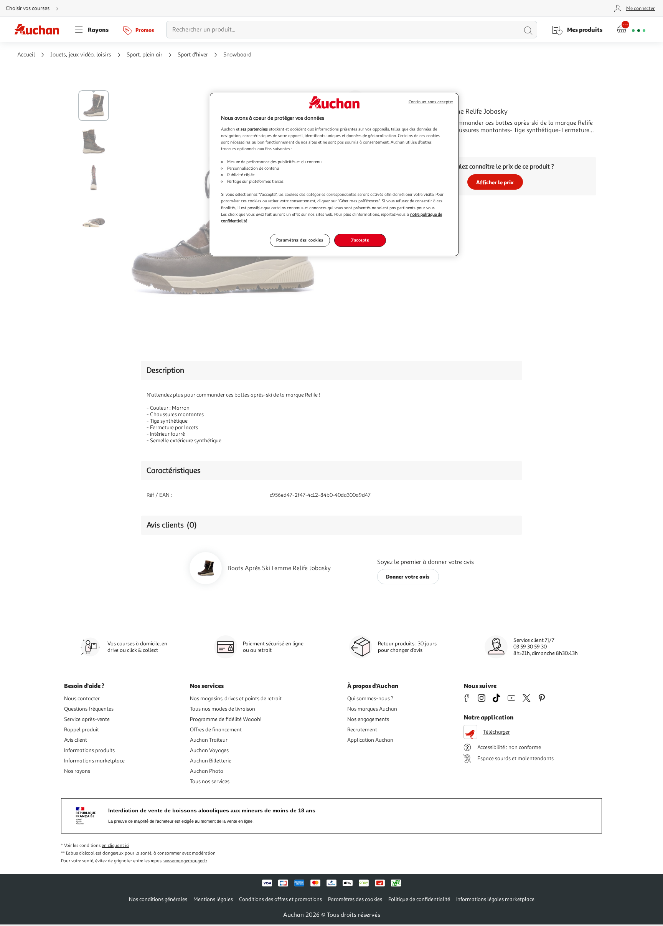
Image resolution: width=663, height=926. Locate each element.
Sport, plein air (144, 54)
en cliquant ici (115, 845)
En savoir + (408, 142)
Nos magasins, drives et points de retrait (236, 698)
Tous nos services (209, 781)
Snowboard (237, 54)
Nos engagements (368, 719)
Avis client (75, 740)
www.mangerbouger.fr (185, 861)
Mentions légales (213, 899)
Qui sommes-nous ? (370, 698)
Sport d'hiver (193, 54)
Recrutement (362, 729)
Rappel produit (81, 729)
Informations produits (89, 750)
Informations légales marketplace (495, 899)
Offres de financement (216, 729)
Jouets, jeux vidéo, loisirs (80, 54)
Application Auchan (370, 740)
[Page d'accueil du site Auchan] (40, 29)
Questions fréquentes (89, 709)
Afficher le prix (495, 182)
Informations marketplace (94, 760)
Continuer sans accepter (431, 101)
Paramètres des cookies (299, 240)
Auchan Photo (206, 771)
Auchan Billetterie (210, 760)
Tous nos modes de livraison (222, 709)
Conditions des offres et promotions (280, 899)
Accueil (26, 54)
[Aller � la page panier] (630, 29)
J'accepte (360, 240)
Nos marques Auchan (372, 709)
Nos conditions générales (158, 899)
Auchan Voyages (209, 750)
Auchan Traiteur (209, 740)
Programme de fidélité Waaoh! (226, 719)
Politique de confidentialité (419, 899)
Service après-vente (87, 719)
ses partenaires (254, 129)
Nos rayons (77, 771)
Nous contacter (82, 698)
